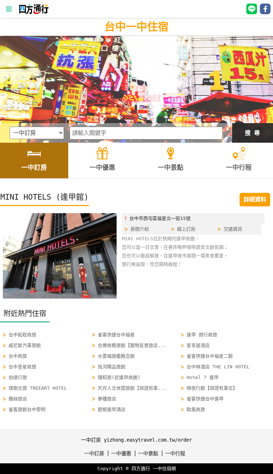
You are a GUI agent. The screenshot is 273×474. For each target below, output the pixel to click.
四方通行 (141, 468)
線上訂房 (186, 229)
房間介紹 (139, 229)
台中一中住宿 (136, 26)
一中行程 (175, 453)
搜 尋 (252, 133)
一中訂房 (94, 453)
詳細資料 (254, 199)
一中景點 (148, 453)
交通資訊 (233, 229)
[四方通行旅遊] (33, 12)
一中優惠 (121, 453)
